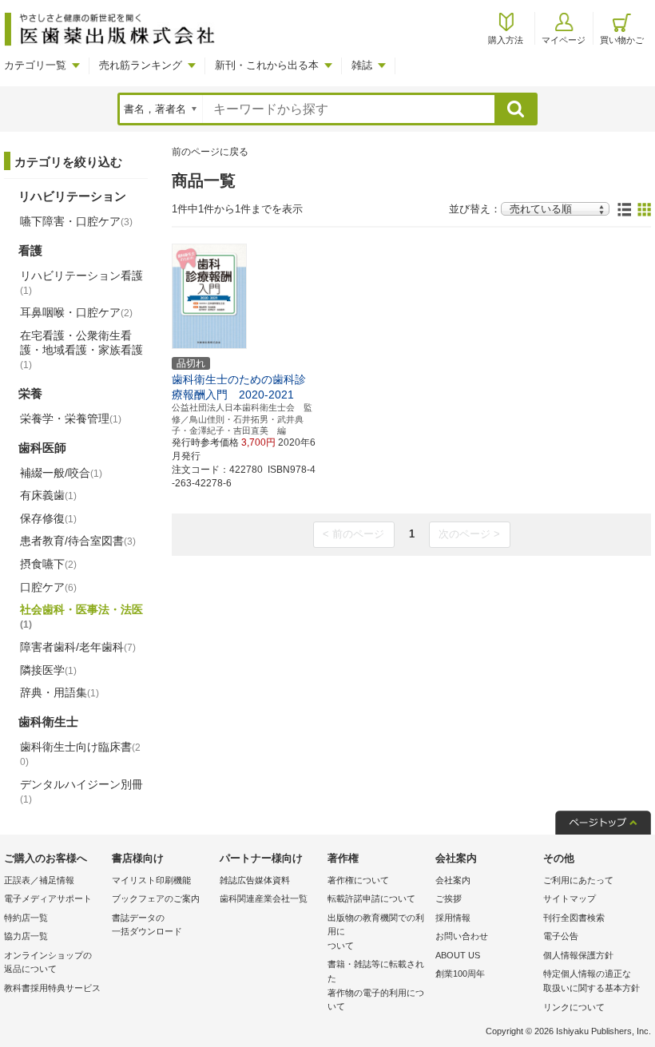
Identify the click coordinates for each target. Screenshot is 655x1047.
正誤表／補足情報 (39, 880)
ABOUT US (457, 955)
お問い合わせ (461, 936)
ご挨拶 (448, 898)
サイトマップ (569, 898)
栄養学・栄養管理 (70, 418)
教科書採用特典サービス (52, 988)
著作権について (358, 880)
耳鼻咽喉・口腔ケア (76, 312)
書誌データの (147, 925)
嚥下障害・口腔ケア (76, 221)
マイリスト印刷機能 (151, 880)
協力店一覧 (26, 936)
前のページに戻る (210, 151)
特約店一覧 (26, 917)
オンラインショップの (48, 962)
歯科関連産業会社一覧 (264, 898)
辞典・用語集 (59, 692)
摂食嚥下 (48, 563)
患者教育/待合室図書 (78, 540)
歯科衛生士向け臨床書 (80, 754)
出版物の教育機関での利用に (376, 931)
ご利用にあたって (578, 880)
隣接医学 (48, 670)
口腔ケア (48, 587)
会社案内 (452, 880)
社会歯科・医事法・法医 (81, 616)
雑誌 (361, 65)
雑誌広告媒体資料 (255, 880)
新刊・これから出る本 (267, 65)
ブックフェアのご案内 (156, 898)
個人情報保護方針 (578, 955)
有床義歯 (48, 495)
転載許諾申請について (371, 898)
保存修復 (48, 518)
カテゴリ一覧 (35, 65)
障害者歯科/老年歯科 (78, 646)
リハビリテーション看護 (81, 282)
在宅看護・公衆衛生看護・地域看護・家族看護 (81, 350)
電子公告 (560, 936)
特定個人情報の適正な (591, 981)
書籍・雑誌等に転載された (376, 985)
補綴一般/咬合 (61, 472)
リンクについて (574, 1007)
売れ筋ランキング (140, 65)
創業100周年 (460, 973)
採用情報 (452, 917)
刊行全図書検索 (574, 917)
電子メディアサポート (48, 898)
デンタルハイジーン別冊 (81, 791)
